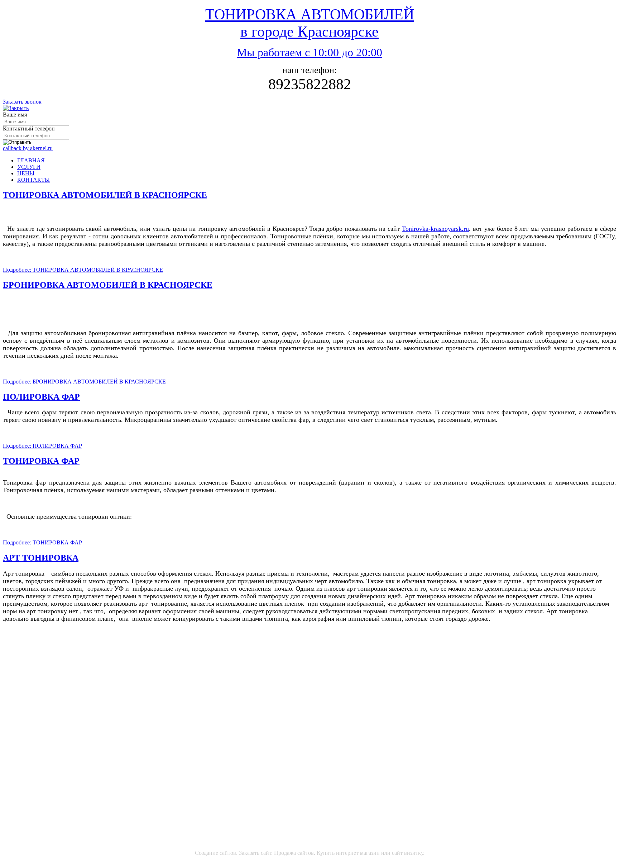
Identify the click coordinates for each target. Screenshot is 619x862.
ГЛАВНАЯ (31, 160)
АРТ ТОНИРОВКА (40, 557)
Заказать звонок (22, 102)
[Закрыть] (16, 108)
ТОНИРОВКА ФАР (41, 461)
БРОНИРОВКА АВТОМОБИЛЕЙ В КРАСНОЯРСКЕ (107, 285)
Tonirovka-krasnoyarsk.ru (435, 228)
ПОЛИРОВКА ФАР (41, 396)
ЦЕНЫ (25, 173)
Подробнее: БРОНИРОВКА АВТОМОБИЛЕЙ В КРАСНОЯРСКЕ (84, 381)
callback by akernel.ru (28, 148)
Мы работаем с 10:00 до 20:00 (309, 52)
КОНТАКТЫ (33, 180)
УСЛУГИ (28, 167)
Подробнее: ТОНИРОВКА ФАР (42, 542)
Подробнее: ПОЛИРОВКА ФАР (42, 446)
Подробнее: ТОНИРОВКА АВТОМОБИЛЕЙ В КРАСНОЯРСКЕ (83, 270)
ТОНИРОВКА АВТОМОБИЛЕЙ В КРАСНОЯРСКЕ (105, 195)
